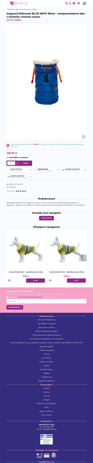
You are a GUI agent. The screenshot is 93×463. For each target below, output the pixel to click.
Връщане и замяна (46, 327)
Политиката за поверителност (29, 297)
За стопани (46, 415)
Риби (46, 407)
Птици (46, 396)
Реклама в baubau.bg (46, 320)
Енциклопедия (46, 369)
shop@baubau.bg (49, 429)
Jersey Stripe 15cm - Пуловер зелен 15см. (26, 272)
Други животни (46, 411)
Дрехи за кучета (16, 184)
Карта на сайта (46, 362)
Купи (25, 163)
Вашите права (46, 346)
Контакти (46, 358)
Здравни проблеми (46, 381)
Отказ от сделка (46, 350)
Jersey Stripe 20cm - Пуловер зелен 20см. (67, 272)
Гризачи (46, 400)
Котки (46, 392)
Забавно (46, 373)
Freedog (12, 187)
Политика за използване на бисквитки (46, 339)
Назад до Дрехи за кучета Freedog (22, 9)
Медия (46, 366)
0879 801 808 (48, 427)
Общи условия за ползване (46, 331)
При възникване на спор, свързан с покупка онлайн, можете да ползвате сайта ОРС (46, 343)
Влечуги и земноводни (46, 403)
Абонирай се (14, 307)
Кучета (46, 388)
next (84, 258)
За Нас (46, 354)
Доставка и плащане (47, 324)
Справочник (47, 377)
